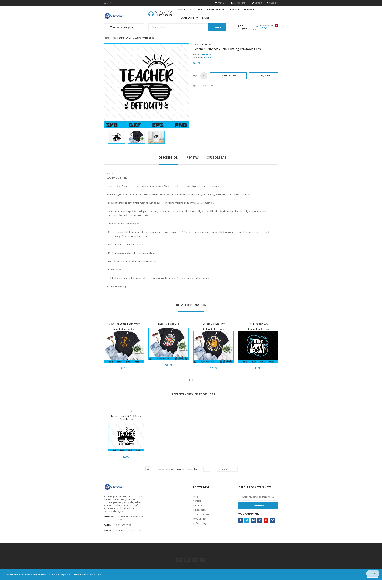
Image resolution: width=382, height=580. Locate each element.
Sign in (240, 25)
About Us (197, 505)
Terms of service (201, 514)
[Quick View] (136, 348)
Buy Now (264, 75)
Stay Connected (248, 514)
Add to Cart (229, 75)
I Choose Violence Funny (213, 323)
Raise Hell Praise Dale (168, 323)
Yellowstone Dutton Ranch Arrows (124, 323)
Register (243, 28)
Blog (195, 496)
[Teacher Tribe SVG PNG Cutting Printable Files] (116, 137)
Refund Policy (199, 523)
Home (106, 37)
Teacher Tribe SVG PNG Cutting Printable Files (126, 417)
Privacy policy (199, 509)
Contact (197, 500)
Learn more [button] (96, 574)
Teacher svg (205, 44)
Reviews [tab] (192, 157)
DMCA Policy (199, 518)
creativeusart (206, 54)
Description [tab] (168, 157)
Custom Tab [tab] (216, 157)
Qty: (195, 75)
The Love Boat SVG (258, 323)
